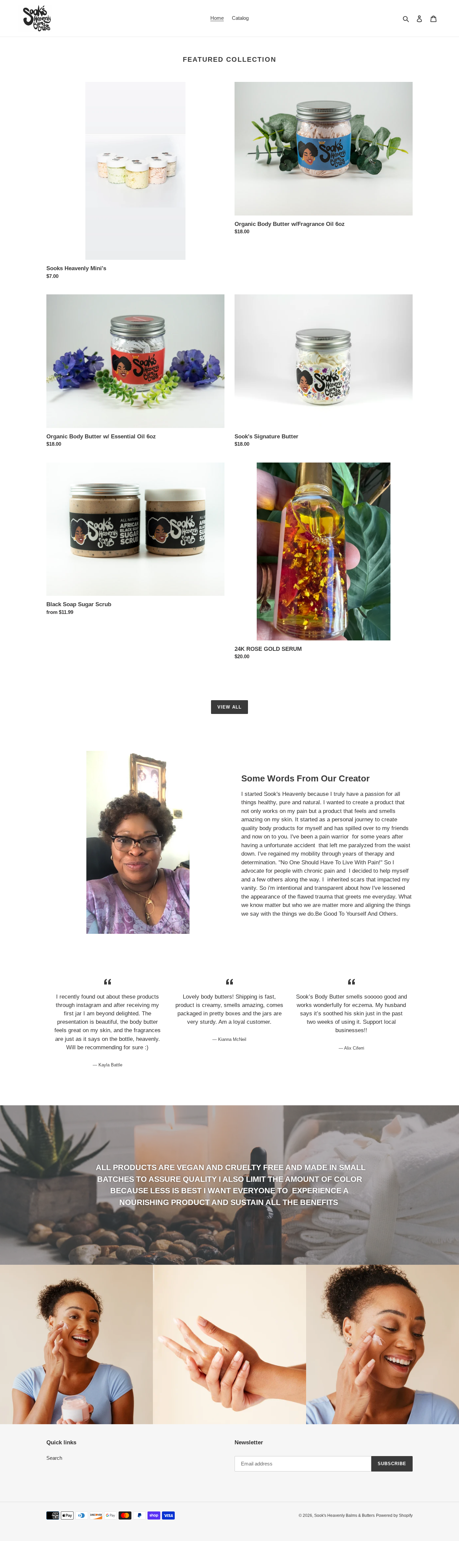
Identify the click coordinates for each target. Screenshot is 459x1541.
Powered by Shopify (394, 1515)
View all (229, 707)
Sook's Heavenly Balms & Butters (344, 1515)
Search (54, 1458)
